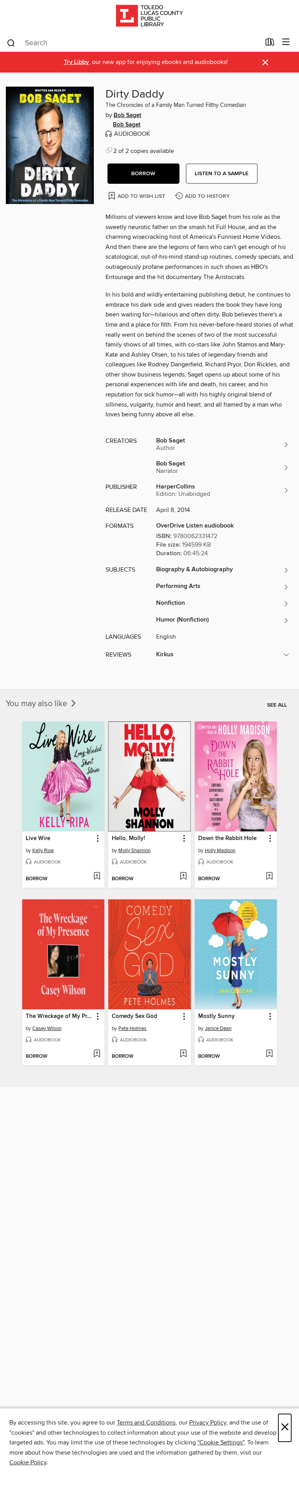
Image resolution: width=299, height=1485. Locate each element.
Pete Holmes (132, 1028)
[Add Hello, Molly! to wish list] (183, 877)
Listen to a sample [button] (221, 173)
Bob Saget (127, 115)
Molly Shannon (134, 850)
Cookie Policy (27, 1462)
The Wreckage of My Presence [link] (59, 1016)
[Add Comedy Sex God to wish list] (183, 1054)
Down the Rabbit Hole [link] (227, 838)
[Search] (11, 42)
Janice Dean (218, 1028)
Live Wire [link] (38, 838)
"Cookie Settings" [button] (220, 1442)
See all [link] (277, 705)
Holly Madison (220, 850)
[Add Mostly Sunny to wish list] (269, 1054)
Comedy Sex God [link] (134, 1016)
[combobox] (133, 43)
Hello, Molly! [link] (128, 838)
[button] (143, 173)
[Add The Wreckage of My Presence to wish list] (97, 1054)
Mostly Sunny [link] (216, 1016)
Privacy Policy (207, 1422)
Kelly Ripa (43, 850)
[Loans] (270, 43)
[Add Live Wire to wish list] (97, 877)
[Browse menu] (286, 42)
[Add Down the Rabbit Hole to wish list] (269, 877)
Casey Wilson (47, 1028)
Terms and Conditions (146, 1422)
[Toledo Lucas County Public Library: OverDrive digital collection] (149, 16)
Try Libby (76, 62)
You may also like (37, 704)
